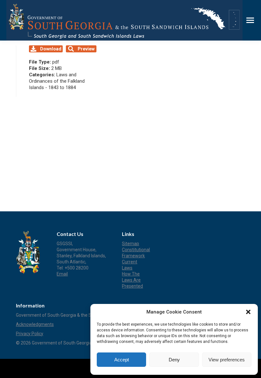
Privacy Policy (29, 333)
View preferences (226, 359)
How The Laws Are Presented (132, 280)
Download (50, 48)
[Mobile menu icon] (250, 20)
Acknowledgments (35, 324)
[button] (248, 312)
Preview (86, 48)
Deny (174, 359)
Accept (121, 359)
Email (62, 273)
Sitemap (130, 243)
